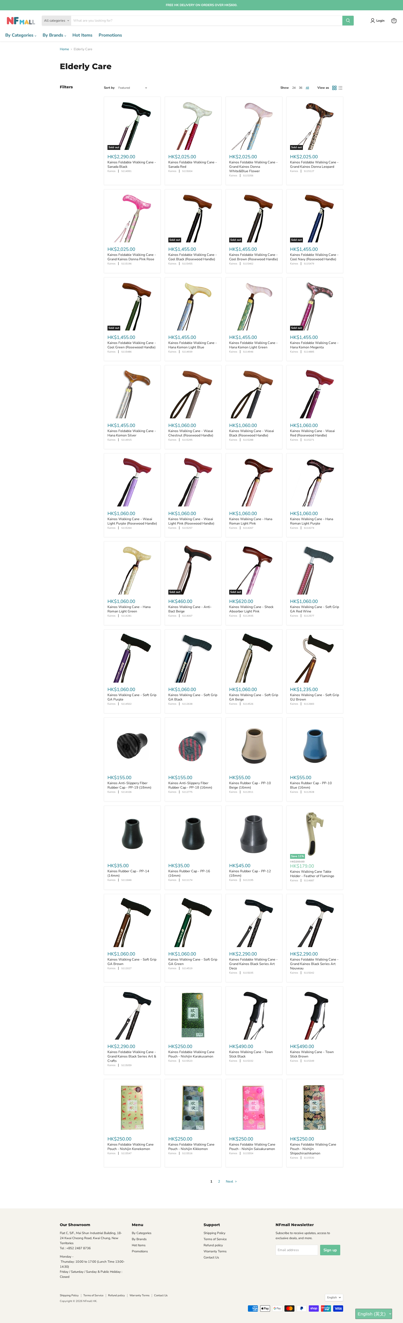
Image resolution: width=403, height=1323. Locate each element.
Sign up (330, 1250)
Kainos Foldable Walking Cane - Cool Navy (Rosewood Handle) (314, 257)
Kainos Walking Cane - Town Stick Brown (312, 1054)
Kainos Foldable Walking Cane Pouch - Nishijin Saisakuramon (252, 1146)
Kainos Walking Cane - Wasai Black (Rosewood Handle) (251, 433)
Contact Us (211, 1257)
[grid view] (334, 88)
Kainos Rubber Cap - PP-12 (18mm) (250, 873)
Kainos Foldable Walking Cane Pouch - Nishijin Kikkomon (191, 1146)
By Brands (53, 35)
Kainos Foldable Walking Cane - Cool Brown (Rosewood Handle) (253, 257)
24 (294, 88)
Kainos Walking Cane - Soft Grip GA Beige (253, 697)
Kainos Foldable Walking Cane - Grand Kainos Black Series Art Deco (253, 964)
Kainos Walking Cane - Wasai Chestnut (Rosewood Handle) (190, 433)
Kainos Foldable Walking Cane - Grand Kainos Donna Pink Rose (131, 257)
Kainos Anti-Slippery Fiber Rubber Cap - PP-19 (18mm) (129, 785)
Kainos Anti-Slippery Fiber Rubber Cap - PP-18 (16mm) (190, 785)
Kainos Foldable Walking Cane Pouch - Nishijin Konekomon (130, 1146)
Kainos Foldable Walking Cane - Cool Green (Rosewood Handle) (131, 345)
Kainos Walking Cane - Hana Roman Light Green (128, 609)
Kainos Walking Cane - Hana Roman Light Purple (311, 521)
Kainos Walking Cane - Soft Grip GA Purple (131, 697)
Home (64, 49)
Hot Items (82, 35)
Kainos (111, 171)
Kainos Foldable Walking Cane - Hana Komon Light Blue (192, 345)
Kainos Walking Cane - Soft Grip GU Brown (314, 697)
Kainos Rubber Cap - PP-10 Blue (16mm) (311, 785)
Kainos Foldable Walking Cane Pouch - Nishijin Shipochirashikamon (313, 1149)
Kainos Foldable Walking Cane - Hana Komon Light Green (253, 345)
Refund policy (213, 1245)
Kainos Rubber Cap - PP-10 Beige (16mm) (250, 785)
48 (307, 88)
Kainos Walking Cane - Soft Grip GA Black (192, 697)
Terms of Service (215, 1239)
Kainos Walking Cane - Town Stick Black (251, 1054)
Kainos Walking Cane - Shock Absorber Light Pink (251, 609)
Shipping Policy (214, 1233)
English (332, 1297)
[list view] (340, 88)
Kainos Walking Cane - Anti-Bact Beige (190, 609)
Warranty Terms (215, 1251)
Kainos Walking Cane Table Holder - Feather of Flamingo (312, 873)
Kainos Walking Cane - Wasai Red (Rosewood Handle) (312, 433)
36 (300, 88)
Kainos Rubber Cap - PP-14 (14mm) (128, 873)
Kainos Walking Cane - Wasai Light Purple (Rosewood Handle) (132, 521)
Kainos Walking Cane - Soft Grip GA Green (192, 961)
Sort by (109, 88)
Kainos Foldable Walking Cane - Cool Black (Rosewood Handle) (192, 257)
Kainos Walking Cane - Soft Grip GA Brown (131, 961)
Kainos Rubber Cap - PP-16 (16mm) (189, 873)
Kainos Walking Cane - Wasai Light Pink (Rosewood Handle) (191, 521)
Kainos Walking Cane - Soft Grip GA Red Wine (314, 609)
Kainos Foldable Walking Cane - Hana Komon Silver (131, 433)
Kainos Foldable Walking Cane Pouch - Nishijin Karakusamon (191, 1054)
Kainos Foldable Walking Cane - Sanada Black (131, 164)
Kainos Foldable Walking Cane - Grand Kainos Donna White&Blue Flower (253, 166)
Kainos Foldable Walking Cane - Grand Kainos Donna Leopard (314, 164)
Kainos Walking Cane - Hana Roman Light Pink (250, 521)
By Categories (20, 35)
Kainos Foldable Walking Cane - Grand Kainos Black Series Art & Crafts (131, 1056)
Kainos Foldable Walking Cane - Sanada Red (192, 164)
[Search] (348, 20)
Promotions (110, 35)
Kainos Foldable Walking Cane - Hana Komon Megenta (314, 345)
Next (230, 1181)
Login (380, 21)
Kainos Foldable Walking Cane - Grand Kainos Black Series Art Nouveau (314, 964)
